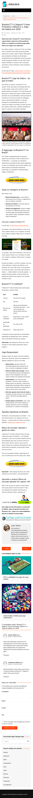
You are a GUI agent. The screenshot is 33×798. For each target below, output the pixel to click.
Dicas (5, 766)
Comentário (5, 691)
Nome (4, 701)
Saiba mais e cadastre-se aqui (16, 422)
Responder (6, 655)
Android (5, 752)
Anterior (7, 548)
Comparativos (7, 763)
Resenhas (6, 777)
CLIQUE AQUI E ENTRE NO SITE (19, 225)
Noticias (5, 774)
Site (3, 714)
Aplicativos (6, 756)
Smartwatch (6, 781)
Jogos (4, 34)
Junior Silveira (6, 33)
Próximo (26, 548)
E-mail (4, 708)
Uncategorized (7, 784)
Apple (5, 759)
